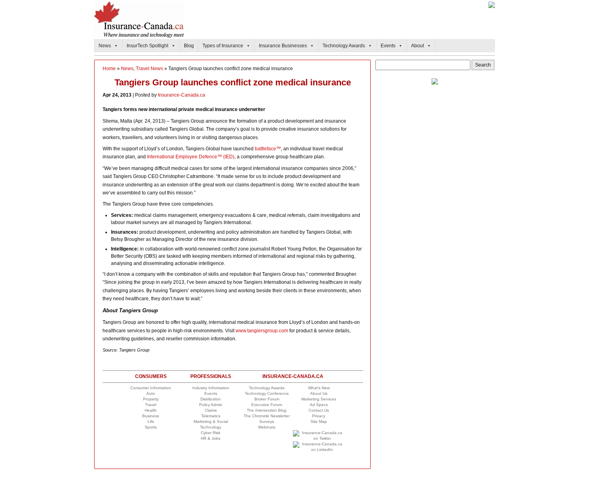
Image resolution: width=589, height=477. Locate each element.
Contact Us (319, 410)
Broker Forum (266, 399)
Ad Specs (319, 404)
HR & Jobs (210, 438)
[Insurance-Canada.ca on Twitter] (319, 438)
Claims (211, 410)
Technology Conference (267, 393)
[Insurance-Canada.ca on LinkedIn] (319, 449)
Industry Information (210, 388)
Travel (150, 404)
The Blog (266, 410)
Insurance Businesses (283, 46)
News (105, 46)
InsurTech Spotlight (147, 46)
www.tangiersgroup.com (262, 330)
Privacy (318, 416)
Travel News (149, 68)
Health (151, 410)
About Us (318, 393)
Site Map (319, 421)
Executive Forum (266, 404)
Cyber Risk (210, 433)
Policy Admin (210, 404)
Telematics (210, 416)
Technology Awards (344, 46)
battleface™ (268, 149)
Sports (151, 427)
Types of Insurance (222, 46)
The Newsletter (267, 416)
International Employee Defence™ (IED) (190, 157)
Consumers (151, 376)
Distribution (210, 399)
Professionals (210, 376)
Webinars (266, 427)
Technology (210, 427)
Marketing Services (318, 399)
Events (388, 46)
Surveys (266, 421)
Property (151, 399)
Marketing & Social (211, 421)
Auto (150, 393)
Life (150, 421)
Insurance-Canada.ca (181, 95)
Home (109, 68)
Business (150, 416)
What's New (319, 388)
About (417, 46)
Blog (189, 46)
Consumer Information (150, 388)
